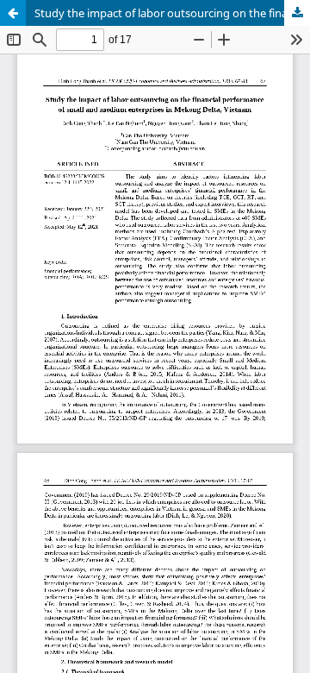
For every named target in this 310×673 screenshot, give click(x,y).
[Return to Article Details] (13, 13)
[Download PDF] (297, 13)
